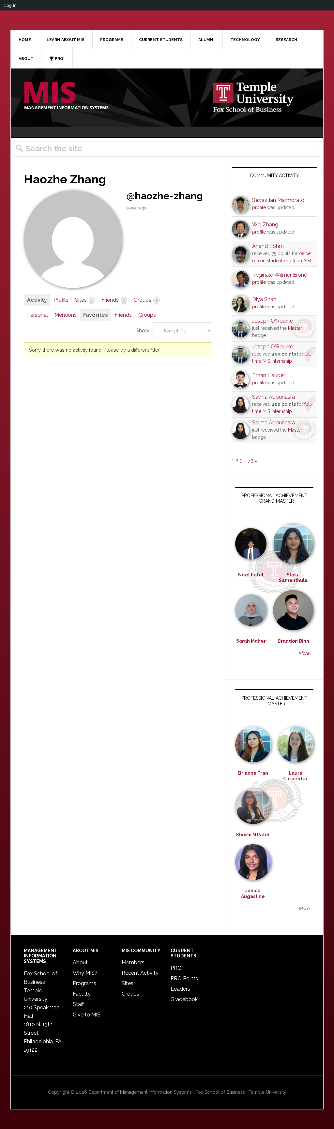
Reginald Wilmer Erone (279, 275)
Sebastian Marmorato (278, 200)
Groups (146, 300)
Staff (78, 1004)
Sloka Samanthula (293, 577)
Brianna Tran (253, 773)
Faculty (82, 994)
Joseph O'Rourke (272, 321)
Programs (84, 983)
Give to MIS (86, 1015)
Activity (37, 300)
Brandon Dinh (293, 641)
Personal (37, 315)
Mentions (65, 315)
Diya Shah (264, 299)
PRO (176, 968)
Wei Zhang (265, 224)
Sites (84, 300)
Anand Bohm (268, 246)
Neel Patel (251, 574)
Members (133, 962)
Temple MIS (66, 96)
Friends (113, 300)
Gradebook (184, 999)
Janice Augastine (253, 893)
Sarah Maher (251, 641)
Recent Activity (140, 973)
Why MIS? (85, 973)
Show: (143, 331)
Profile (60, 300)
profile (259, 207)
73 (250, 460)
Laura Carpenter (295, 776)
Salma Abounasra (273, 397)
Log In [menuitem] (10, 5)
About (80, 962)
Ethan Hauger (268, 375)
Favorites (95, 315)
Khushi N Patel (253, 834)
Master (295, 328)
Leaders (180, 989)
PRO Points (184, 978)
